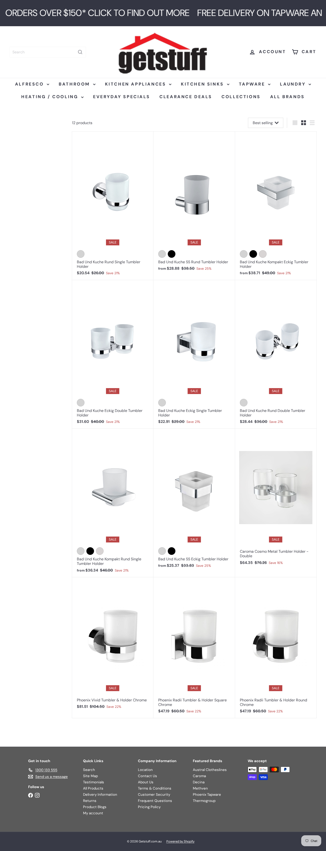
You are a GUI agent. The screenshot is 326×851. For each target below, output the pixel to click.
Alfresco (30, 84)
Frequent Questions (155, 800)
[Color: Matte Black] (171, 254)
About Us (145, 782)
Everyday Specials (121, 97)
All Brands (287, 97)
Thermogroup (204, 800)
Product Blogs (94, 807)
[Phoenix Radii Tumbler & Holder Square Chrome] (194, 647)
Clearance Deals (185, 97)
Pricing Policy (149, 807)
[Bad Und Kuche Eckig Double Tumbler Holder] (112, 354)
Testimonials (93, 782)
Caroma (199, 776)
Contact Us (147, 776)
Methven (200, 788)
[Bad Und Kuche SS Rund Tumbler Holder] (194, 203)
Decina (199, 782)
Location (145, 769)
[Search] (80, 52)
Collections (241, 97)
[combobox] (48, 52)
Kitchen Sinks (203, 84)
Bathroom (75, 84)
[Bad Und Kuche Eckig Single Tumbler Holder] (194, 354)
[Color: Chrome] (80, 254)
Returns (89, 800)
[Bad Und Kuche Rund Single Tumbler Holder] (112, 206)
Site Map (90, 776)
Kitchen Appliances (136, 84)
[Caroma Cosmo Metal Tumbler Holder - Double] (275, 499)
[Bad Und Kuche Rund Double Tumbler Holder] (275, 354)
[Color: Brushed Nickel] (263, 254)
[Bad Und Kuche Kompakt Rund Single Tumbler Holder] (112, 503)
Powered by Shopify (180, 841)
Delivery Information (100, 794)
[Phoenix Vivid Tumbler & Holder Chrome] (112, 645)
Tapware (253, 84)
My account (93, 813)
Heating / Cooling (50, 97)
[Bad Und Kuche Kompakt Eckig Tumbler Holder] (275, 206)
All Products (93, 788)
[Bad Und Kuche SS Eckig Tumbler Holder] (194, 500)
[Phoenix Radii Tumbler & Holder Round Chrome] (275, 647)
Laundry (293, 84)
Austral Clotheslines (210, 769)
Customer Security (154, 794)
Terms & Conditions (154, 788)
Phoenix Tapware (207, 794)
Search (89, 769)
